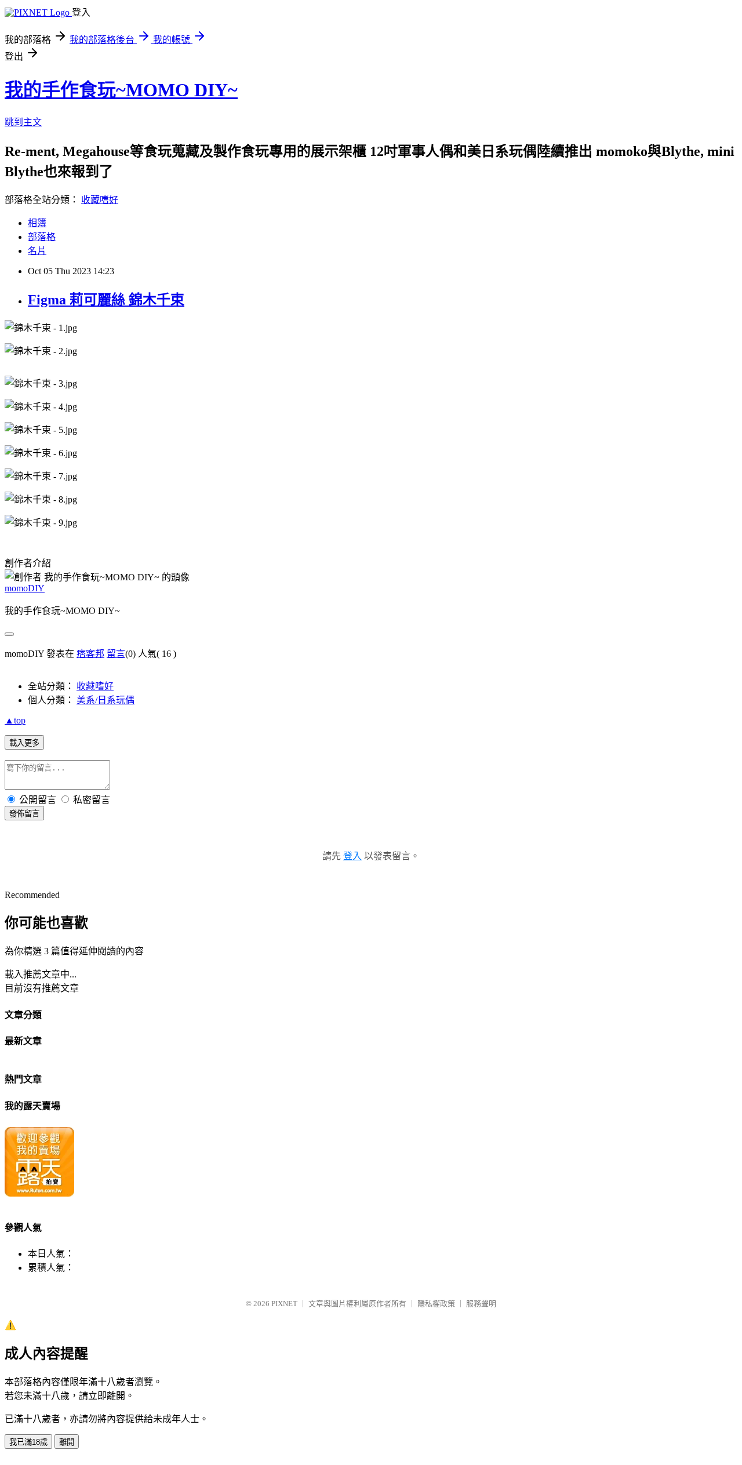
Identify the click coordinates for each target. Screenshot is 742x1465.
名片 (37, 251)
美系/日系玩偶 (105, 700)
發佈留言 (24, 813)
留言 (116, 654)
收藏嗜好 (99, 200)
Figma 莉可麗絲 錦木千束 (106, 299)
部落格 (42, 237)
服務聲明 (481, 1303)
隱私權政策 (436, 1303)
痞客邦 (90, 654)
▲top (15, 720)
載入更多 (24, 743)
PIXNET (284, 1303)
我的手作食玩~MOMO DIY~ (121, 89)
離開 (66, 1442)
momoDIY (25, 588)
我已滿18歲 (28, 1442)
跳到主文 (23, 122)
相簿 (37, 223)
